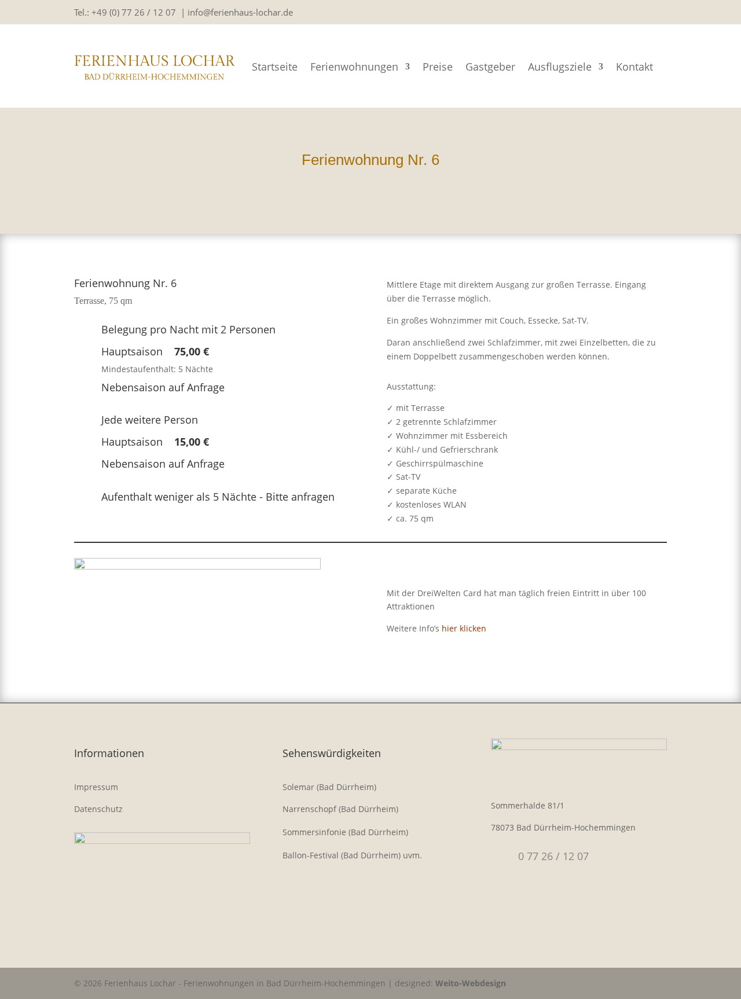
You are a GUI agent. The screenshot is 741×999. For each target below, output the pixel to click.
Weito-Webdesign (470, 983)
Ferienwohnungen (354, 67)
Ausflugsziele (560, 67)
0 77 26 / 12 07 (553, 856)
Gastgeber (490, 67)
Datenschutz (98, 808)
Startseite (275, 67)
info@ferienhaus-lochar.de (240, 12)
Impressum (96, 786)
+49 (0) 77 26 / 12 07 (133, 12)
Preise (438, 67)
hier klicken (464, 628)
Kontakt (634, 67)
